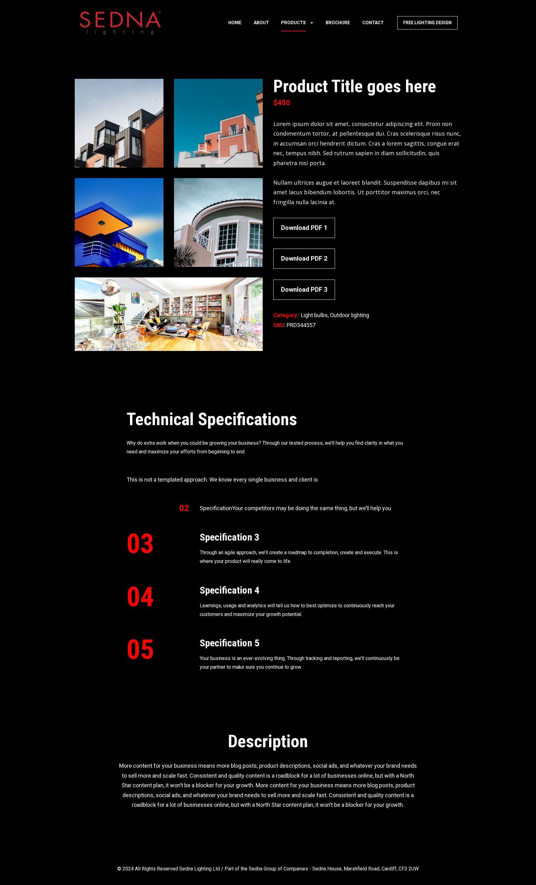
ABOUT (261, 22)
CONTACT (373, 22)
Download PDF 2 (304, 258)
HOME (235, 22)
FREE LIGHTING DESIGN (427, 22)
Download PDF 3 (304, 289)
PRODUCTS (293, 22)
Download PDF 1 (304, 227)
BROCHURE (338, 22)
